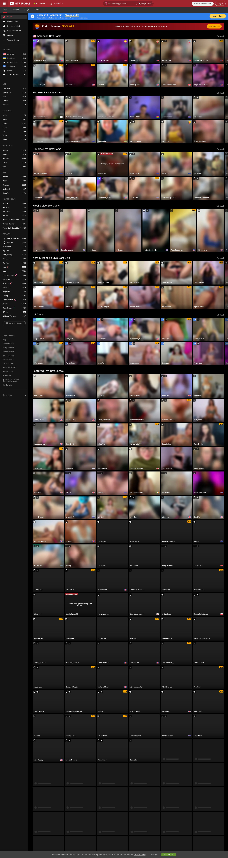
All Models (7, 375)
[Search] (135, 3)
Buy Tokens (7, 385)
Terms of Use (8, 363)
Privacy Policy (8, 359)
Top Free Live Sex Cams (47, 92)
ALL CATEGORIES (15, 323)
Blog (4, 340)
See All (220, 36)
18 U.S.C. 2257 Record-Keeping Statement (11, 380)
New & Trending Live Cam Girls (51, 257)
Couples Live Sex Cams (47, 149)
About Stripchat (9, 336)
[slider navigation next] (221, 63)
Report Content (8, 351)
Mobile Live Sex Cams (46, 205)
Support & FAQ (8, 344)
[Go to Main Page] (20, 3)
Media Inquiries (8, 355)
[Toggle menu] (4, 3)
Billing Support (8, 348)
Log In (220, 4)
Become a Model (9, 367)
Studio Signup (8, 371)
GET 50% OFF (214, 26)
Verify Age (218, 16)
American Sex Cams (49, 36)
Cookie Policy (140, 855)
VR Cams (38, 314)
